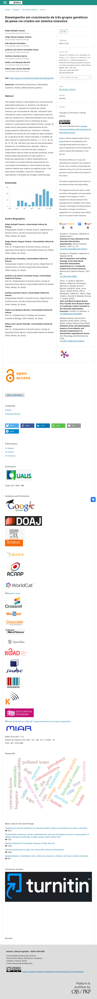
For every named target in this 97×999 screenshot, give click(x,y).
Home (7, 9)
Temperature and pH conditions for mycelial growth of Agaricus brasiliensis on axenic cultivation (46, 828)
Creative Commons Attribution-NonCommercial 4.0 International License (75, 129)
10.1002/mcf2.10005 (68, 276)
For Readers (9, 448)
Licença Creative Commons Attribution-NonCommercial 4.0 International (52, 971)
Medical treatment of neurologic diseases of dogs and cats (30, 843)
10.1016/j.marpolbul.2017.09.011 (74, 249)
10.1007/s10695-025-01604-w (72, 341)
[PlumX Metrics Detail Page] (64, 354)
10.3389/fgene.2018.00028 (71, 314)
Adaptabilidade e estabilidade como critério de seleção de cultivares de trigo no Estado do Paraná (46, 856)
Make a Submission (14, 395)
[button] (12, 425)
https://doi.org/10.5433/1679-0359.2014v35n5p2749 (31, 78)
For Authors (9, 452)
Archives (16, 9)
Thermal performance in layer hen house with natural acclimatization (34, 849)
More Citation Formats (69, 77)
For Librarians (10, 456)
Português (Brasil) (12, 414)
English (8, 410)
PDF (64, 31)
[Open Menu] (5, 2)
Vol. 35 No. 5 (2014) (29, 9)
